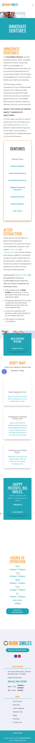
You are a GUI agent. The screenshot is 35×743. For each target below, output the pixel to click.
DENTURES (17, 148)
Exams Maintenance (17, 173)
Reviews (16, 719)
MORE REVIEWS (17, 512)
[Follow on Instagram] (19, 656)
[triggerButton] (4, 371)
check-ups (14, 249)
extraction (24, 125)
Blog (15, 715)
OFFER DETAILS (17, 348)
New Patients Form (17, 392)
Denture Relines (17, 166)
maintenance (9, 252)
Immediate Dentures (17, 180)
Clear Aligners (18, 708)
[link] (17, 385)
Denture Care (17, 159)
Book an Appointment (17, 611)
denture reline (21, 275)
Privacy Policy (17, 733)
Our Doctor (17, 701)
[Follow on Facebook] (15, 656)
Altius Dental (24, 738)
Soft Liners (17, 211)
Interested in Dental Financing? (17, 418)
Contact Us (17, 722)
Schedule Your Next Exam (18, 451)
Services (16, 705)
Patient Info (17, 712)
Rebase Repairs (17, 204)
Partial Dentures (17, 197)
